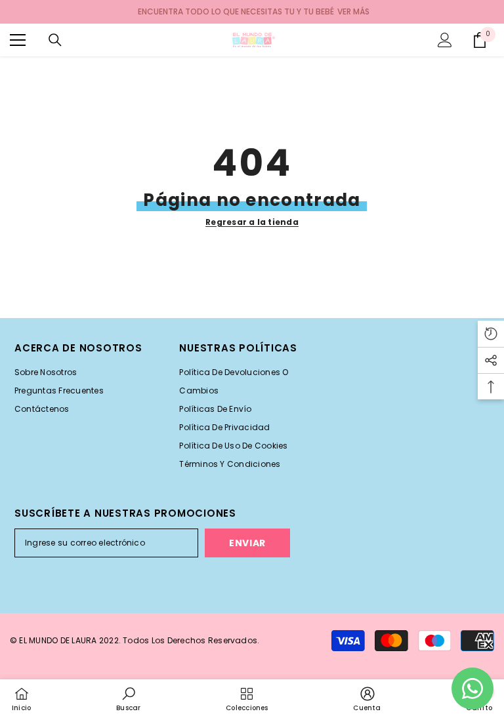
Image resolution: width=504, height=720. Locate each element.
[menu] (18, 40)
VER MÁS (353, 11)
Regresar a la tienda (252, 222)
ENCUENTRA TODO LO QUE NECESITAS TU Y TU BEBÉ (236, 11)
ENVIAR (247, 543)
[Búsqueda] (55, 40)
